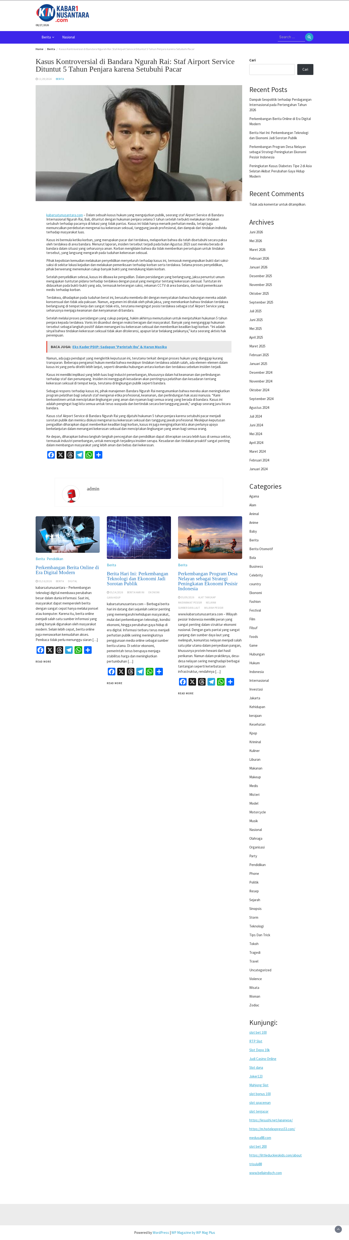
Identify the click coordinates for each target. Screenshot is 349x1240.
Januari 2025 (258, 363)
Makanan (255, 768)
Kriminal (255, 742)
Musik (253, 821)
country (255, 584)
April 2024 (256, 442)
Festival (255, 610)
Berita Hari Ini (135, 592)
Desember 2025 (260, 276)
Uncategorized (260, 970)
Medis (253, 786)
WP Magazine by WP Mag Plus (193, 1232)
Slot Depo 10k (259, 1050)
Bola (252, 557)
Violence (255, 979)
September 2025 (261, 302)
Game (253, 645)
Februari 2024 (259, 460)
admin (93, 489)
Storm (253, 917)
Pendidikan (55, 559)
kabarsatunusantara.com (64, 215)
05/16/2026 (45, 581)
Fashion (255, 601)
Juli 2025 (255, 311)
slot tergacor (259, 1111)
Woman (254, 996)
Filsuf (253, 628)
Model (253, 803)
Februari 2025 (259, 355)
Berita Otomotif (261, 549)
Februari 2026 (259, 258)
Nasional (68, 37)
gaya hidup (113, 597)
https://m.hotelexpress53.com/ (272, 1129)
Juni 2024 (256, 425)
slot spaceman (260, 1102)
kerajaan (255, 715)
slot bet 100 (258, 1032)
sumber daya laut (189, 607)
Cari (252, 60)
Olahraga (255, 838)
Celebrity (256, 575)
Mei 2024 (255, 434)
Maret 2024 (257, 451)
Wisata (254, 987)
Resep (254, 891)
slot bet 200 (258, 1146)
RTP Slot (255, 1041)
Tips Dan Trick (259, 935)
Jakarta (254, 698)
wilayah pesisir (213, 607)
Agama (254, 496)
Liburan (254, 759)
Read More (43, 661)
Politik (254, 882)
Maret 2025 (257, 346)
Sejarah (254, 900)
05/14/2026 (116, 592)
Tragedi (254, 952)
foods (253, 636)
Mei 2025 (255, 328)
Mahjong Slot (259, 1085)
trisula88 (255, 1164)
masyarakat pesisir (190, 602)
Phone (254, 873)
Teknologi (256, 926)
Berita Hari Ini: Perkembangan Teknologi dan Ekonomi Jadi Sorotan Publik (137, 578)
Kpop (253, 733)
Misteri (254, 794)
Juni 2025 (256, 320)
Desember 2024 (260, 372)
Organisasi (257, 847)
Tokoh (254, 943)
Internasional (259, 680)
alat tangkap (207, 597)
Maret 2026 (257, 249)
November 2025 (260, 284)
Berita (46, 37)
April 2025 (256, 337)
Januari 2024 (258, 469)
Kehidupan (257, 707)
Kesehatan (257, 724)
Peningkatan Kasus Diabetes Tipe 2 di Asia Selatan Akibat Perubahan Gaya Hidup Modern (280, 171)
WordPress (161, 1232)
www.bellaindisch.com (265, 1173)
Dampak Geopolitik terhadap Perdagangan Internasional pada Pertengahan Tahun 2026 (280, 104)
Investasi (256, 689)
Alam (252, 505)
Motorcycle (257, 812)
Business (256, 566)
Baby (253, 531)
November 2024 (260, 381)
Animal (254, 514)
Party (253, 856)
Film (252, 619)
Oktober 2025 (259, 293)
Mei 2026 (255, 241)
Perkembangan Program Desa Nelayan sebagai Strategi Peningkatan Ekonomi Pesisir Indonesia (208, 581)
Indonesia (256, 671)
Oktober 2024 (259, 390)
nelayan (211, 602)
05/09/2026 (187, 597)
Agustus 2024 (259, 407)
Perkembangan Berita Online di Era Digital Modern (67, 570)
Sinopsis (255, 908)
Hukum (254, 663)
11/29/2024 (45, 79)
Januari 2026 (258, 267)
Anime (253, 522)
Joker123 (256, 1076)
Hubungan (257, 654)
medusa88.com (260, 1137)
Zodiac (254, 1005)
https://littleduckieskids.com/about (275, 1155)
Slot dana (256, 1067)
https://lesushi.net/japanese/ (271, 1120)
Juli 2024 (255, 416)
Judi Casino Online (262, 1058)
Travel (253, 961)
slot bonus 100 (260, 1094)
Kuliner (254, 750)
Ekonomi (154, 592)
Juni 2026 (256, 232)
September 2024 (261, 398)
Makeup (255, 777)
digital (72, 581)
